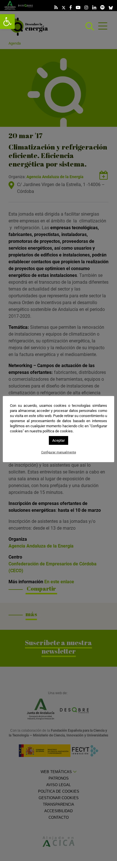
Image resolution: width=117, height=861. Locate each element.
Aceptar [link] (58, 440)
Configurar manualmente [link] (58, 452)
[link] (7, 21)
